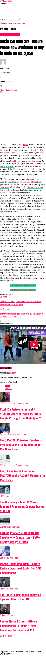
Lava (37, 179)
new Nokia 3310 (7, 166)
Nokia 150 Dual (10, 152)
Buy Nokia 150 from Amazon (23, 285)
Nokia (25, 144)
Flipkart (17, 160)
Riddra (13, 373)
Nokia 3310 (29, 169)
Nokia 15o (38, 150)
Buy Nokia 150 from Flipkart (23, 290)
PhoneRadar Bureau (8, 90)
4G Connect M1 (27, 181)
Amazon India (32, 160)
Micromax (4, 187)
